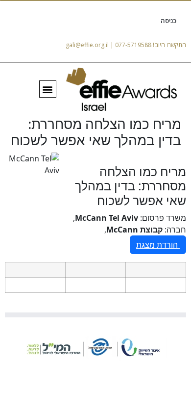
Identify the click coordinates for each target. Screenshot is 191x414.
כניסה (168, 20)
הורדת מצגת (158, 244)
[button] (47, 89)
